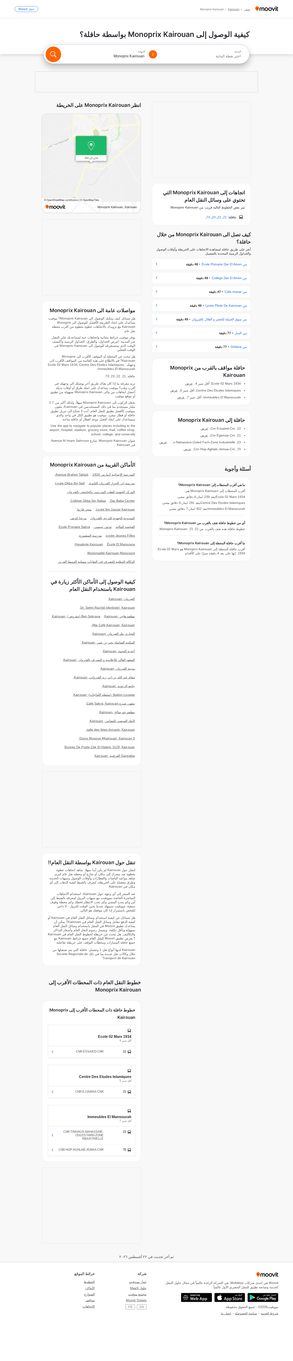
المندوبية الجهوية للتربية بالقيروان (113, 518)
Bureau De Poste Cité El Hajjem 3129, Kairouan (100, 747)
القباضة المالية (125, 527)
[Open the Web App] (196, 1297)
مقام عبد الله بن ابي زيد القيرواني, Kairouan (104, 677)
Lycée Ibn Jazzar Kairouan (115, 509)
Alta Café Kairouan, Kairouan (113, 625)
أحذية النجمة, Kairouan (119, 651)
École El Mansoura (121, 544)
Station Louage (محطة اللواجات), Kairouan (104, 695)
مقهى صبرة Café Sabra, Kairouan (111, 703)
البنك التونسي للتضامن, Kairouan (112, 721)
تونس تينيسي (103, 527)
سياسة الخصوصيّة (246, 1313)
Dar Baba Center (122, 501)
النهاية (141, 51)
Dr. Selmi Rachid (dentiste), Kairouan (107, 607)
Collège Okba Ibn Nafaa (88, 501)
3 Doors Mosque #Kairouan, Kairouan (107, 738)
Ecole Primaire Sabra (74, 527)
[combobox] (201, 56)
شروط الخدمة (269, 1313)
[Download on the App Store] (229, 1297)
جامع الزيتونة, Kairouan (119, 686)
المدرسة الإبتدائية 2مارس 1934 (113, 474)
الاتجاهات (89, 1306)
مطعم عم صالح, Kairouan (117, 712)
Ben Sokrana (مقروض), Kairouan (76, 616)
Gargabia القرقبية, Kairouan (115, 756)
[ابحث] (53, 54)
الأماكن (90, 1288)
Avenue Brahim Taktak (71, 474)
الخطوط (89, 1282)
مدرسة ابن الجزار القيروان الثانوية (112, 483)
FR (130, 1307)
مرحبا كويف (79, 518)
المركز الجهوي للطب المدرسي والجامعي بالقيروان (101, 492)
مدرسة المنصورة (90, 535)
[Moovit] (266, 9)
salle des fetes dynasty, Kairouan (111, 729)
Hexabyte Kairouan (89, 544)
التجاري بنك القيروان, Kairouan (113, 634)
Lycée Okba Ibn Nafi (70, 483)
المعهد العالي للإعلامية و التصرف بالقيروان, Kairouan (99, 660)
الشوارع (89, 1294)
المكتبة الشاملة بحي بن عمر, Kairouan (108, 642)
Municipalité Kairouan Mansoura (111, 553)
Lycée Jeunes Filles (120, 535)
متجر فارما (84, 509)
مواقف (90, 1300)
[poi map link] (91, 163)
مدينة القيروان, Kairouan (118, 668)
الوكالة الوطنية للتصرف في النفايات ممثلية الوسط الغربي (96, 562)
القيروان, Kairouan (122, 599)
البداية (237, 51)
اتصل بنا (226, 1313)
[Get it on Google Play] (262, 1297)
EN (142, 1307)
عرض (189, 383)
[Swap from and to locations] (153, 54)
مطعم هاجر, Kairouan (119, 616)
